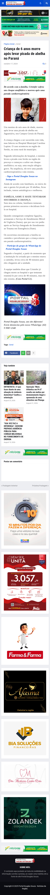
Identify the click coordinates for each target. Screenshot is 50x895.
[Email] (28, 353)
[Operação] (36, 378)
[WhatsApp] (23, 353)
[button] (3, 3)
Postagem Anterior (10, 486)
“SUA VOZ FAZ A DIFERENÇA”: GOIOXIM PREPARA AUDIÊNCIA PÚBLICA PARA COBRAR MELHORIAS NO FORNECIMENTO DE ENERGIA (13, 431)
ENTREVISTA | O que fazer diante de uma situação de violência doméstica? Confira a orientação (12, 392)
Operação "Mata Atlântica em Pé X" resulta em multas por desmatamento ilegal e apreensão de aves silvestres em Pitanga (35, 393)
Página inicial (9, 44)
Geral (18, 44)
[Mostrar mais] (33, 353)
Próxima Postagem (39, 486)
